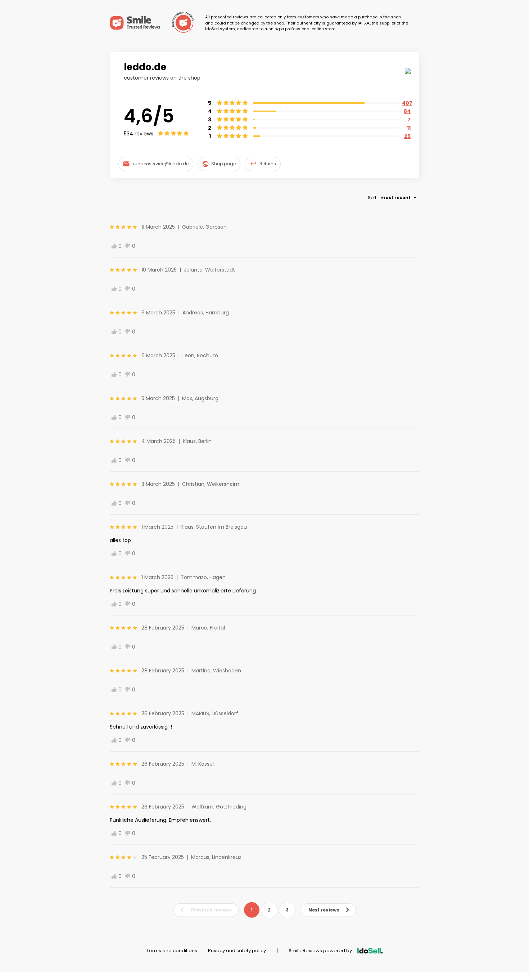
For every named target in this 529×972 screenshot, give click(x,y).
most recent (395, 197)
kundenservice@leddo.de (160, 164)
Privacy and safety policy (237, 950)
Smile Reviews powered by (320, 950)
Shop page (223, 164)
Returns (267, 164)
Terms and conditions (171, 950)
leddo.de (145, 67)
